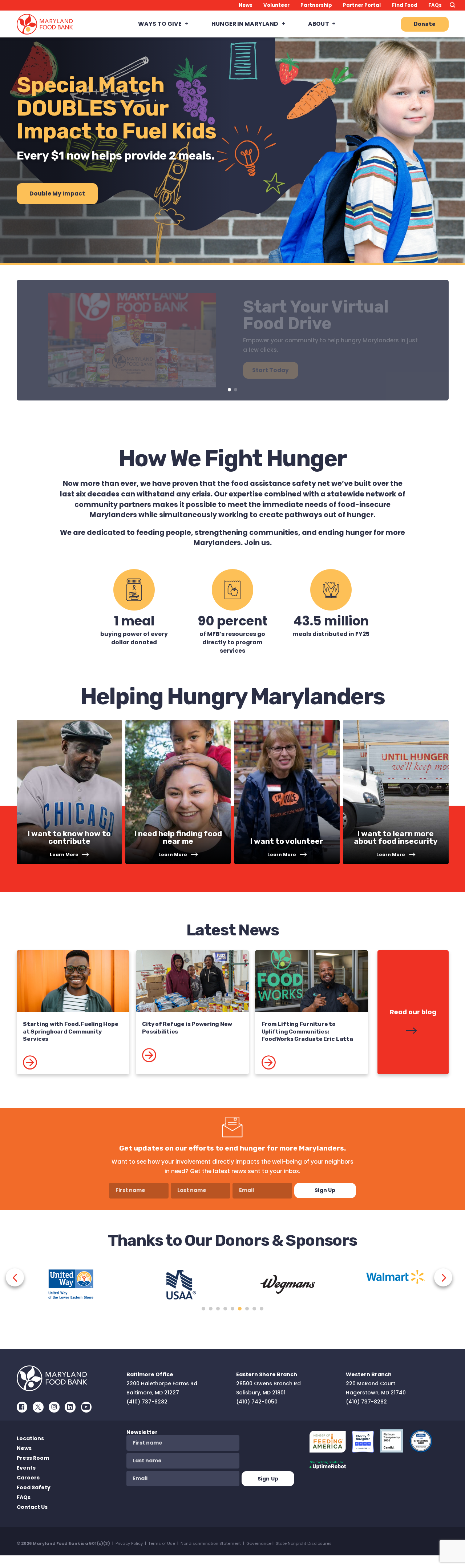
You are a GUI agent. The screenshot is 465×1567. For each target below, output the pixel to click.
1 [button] (203, 1308)
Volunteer (276, 5)
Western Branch (369, 1374)
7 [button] (247, 1308)
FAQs (435, 5)
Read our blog (413, 1012)
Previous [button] (15, 1277)
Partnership (316, 5)
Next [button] (443, 1277)
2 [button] (211, 1308)
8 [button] (254, 1308)
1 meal (134, 621)
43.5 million (331, 621)
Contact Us (32, 1507)
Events (26, 1467)
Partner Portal (362, 5)
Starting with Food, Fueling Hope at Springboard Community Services (70, 1031)
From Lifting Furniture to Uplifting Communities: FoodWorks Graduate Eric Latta (307, 1031)
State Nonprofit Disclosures (304, 1543)
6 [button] (240, 1308)
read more (52, 1067)
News (245, 5)
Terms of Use (161, 1543)
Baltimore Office (149, 1374)
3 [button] (218, 1308)
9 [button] (261, 1308)
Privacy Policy (129, 1543)
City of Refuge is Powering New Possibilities (187, 1027)
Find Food (404, 5)
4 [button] (225, 1308)
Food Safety (33, 1487)
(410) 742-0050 (257, 1401)
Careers (28, 1477)
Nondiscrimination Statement (211, 1543)
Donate (425, 23)
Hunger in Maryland (244, 24)
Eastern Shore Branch (266, 1374)
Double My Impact (57, 193)
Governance (258, 1543)
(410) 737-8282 (146, 1401)
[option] (71, 1289)
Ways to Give (160, 24)
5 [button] (232, 1308)
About (318, 24)
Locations (30, 1438)
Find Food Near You (322, 305)
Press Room (33, 1458)
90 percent (232, 621)
